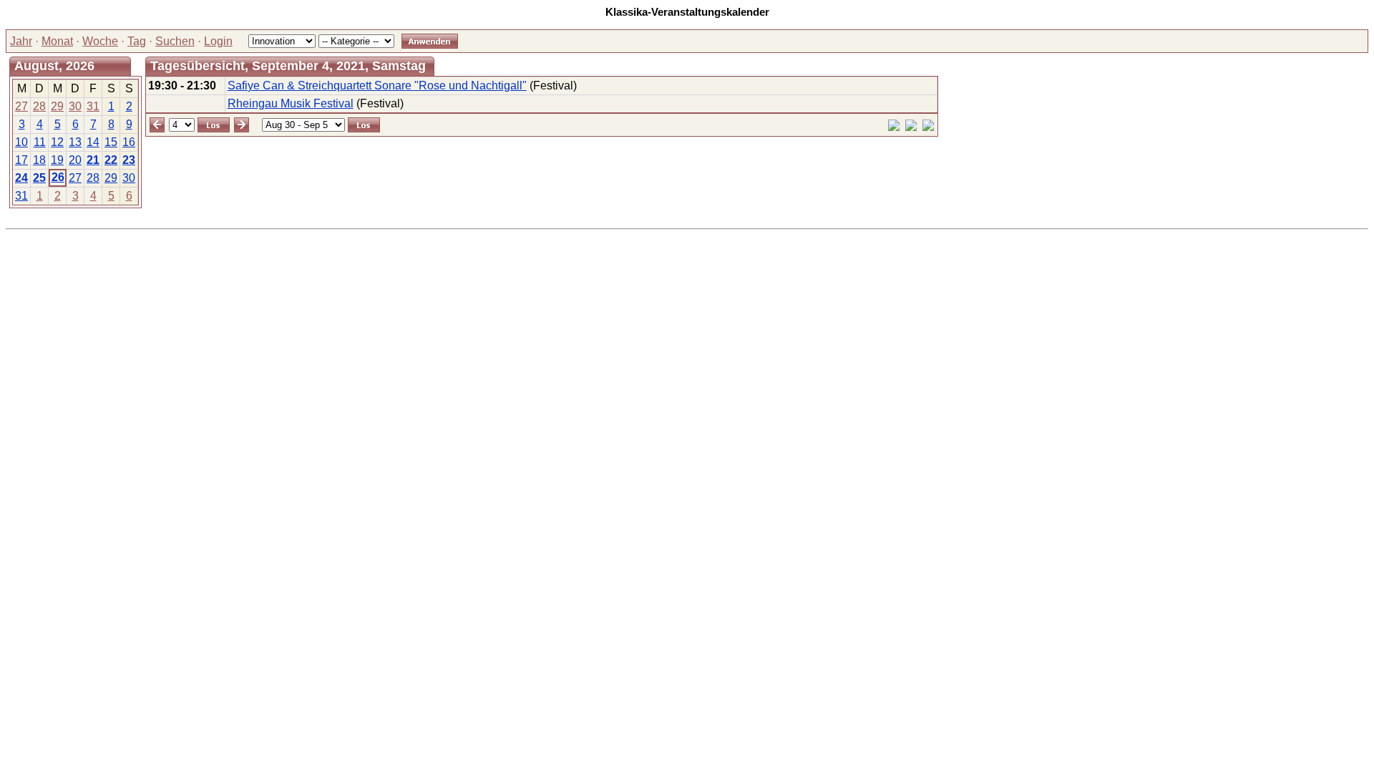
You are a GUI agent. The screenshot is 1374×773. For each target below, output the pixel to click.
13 (75, 142)
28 (39, 106)
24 (21, 178)
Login (218, 41)
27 (21, 106)
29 (57, 106)
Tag (136, 41)
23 (128, 160)
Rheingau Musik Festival (291, 103)
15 (110, 142)
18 (39, 160)
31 (93, 106)
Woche (100, 41)
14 (93, 142)
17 (21, 160)
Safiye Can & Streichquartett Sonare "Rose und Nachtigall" (377, 85)
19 (57, 160)
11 (40, 142)
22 (110, 160)
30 (75, 106)
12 (57, 142)
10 (21, 142)
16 (128, 142)
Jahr (21, 41)
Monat (57, 41)
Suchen (175, 41)
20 (75, 160)
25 (39, 178)
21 (93, 160)
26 (58, 177)
